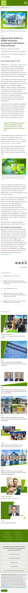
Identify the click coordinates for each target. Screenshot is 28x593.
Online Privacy (19, 537)
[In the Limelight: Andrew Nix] (14, 510)
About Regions (17, 532)
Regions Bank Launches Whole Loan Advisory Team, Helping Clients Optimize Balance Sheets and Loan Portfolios (14, 391)
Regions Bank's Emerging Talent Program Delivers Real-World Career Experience (12, 445)
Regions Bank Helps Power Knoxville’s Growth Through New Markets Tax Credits (14, 301)
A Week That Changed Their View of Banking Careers (13, 337)
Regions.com (8, 532)
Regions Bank (22, 65)
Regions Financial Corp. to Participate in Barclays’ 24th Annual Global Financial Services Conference (13, 363)
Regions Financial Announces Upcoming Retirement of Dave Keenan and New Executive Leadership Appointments (14, 295)
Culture (3, 443)
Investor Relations (7, 534)
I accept (4, 590)
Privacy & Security (18, 534)
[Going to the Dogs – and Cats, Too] (14, 486)
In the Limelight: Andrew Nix (10, 288)
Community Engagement (7, 334)
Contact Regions (8, 539)
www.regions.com (6, 254)
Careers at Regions (19, 539)
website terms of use (6, 586)
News (2, 35)
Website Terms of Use (8, 537)
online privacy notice (21, 587)
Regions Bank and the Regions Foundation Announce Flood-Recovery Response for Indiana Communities (15, 282)
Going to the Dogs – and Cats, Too (11, 276)
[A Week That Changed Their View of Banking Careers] (14, 323)
